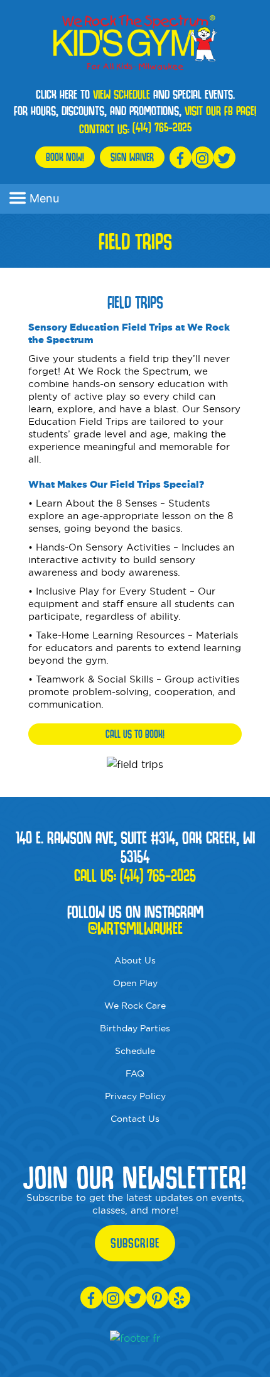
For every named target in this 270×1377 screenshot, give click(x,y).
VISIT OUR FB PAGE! (220, 110)
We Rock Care (135, 1006)
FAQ (135, 1073)
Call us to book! (135, 734)
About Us (135, 960)
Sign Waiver (132, 157)
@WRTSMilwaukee (135, 928)
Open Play (135, 983)
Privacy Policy (135, 1096)
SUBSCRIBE (135, 1243)
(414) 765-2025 (162, 127)
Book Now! (65, 157)
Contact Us (135, 1119)
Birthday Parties (135, 1028)
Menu (44, 198)
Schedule (135, 1051)
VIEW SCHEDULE (121, 94)
